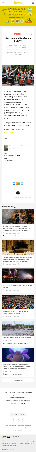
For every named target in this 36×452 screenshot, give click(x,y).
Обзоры (22, 403)
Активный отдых (10, 395)
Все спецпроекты (18, 414)
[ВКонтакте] (14, 183)
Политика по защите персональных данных (18, 425)
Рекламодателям (18, 431)
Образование (25, 400)
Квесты (12, 392)
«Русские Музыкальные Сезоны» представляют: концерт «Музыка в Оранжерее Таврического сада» (16, 228)
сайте (20, 125)
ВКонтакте (8, 132)
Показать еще (18, 380)
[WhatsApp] (19, 183)
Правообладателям (26, 428)
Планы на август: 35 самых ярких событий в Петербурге (16, 312)
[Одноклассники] (17, 183)
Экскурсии (28, 392)
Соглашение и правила (11, 428)
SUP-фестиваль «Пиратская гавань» (17, 337)
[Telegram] (22, 183)
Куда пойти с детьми (24, 395)
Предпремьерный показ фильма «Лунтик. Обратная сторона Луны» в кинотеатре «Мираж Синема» (17, 366)
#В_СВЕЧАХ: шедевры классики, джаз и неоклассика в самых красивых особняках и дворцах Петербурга (17, 259)
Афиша (17, 34)
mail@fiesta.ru (11, 449)
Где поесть (20, 392)
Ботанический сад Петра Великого (20, 146)
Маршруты (14, 403)
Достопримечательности (18, 398)
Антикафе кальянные (13, 400)
